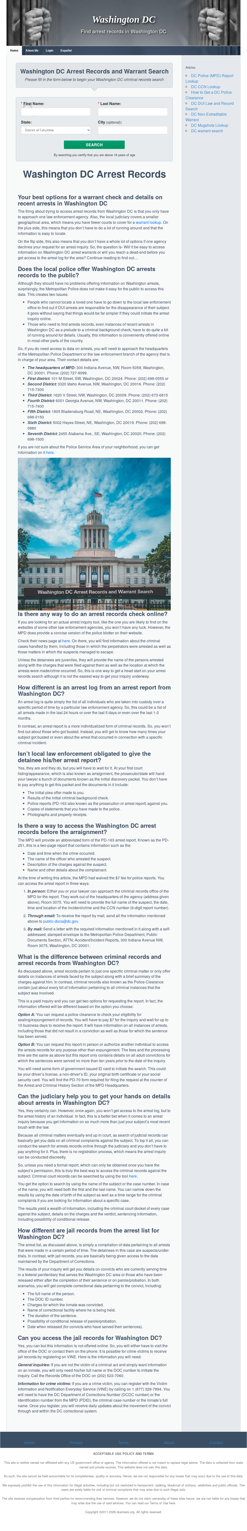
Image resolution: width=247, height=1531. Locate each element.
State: (26, 122)
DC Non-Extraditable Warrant (206, 116)
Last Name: (109, 103)
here (50, 452)
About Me (32, 50)
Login (49, 50)
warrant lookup (148, 222)
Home (14, 50)
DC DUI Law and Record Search (209, 106)
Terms (123, 1442)
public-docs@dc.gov (60, 921)
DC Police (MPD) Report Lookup (209, 78)
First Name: (32, 103)
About (169, 1442)
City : (110, 122)
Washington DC (123, 19)
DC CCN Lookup (205, 86)
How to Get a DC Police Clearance (208, 94)
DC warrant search (207, 130)
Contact (216, 1442)
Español (66, 50)
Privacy (76, 1442)
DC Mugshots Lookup (209, 125)
